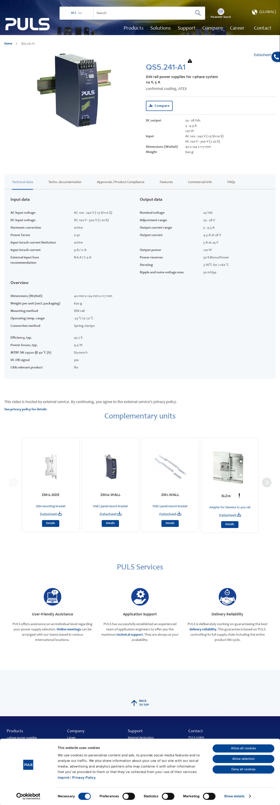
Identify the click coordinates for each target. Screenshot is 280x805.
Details (50, 523)
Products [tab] (15, 731)
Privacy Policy (84, 777)
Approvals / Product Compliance (120, 182)
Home (8, 43)
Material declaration (141, 737)
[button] (263, 13)
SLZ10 (226, 496)
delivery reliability (202, 629)
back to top (144, 703)
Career (71, 737)
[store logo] (27, 24)
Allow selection (243, 759)
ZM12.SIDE (51, 495)
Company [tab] (75, 731)
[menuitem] (237, 28)
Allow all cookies (243, 748)
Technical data (22, 182)
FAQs (231, 182)
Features (166, 182)
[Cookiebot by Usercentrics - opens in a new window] (28, 796)
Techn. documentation (65, 182)
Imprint (64, 777)
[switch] (128, 796)
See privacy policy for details (25, 409)
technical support (130, 634)
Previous (13, 482)
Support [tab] (135, 731)
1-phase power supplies (22, 737)
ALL (74, 13)
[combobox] (132, 13)
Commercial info (200, 182)
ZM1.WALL (170, 495)
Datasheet (263, 55)
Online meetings (69, 629)
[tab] (22, 181)
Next (266, 482)
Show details (234, 796)
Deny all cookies (243, 769)
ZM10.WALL (110, 495)
